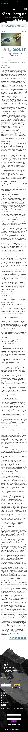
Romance (5, 700)
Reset (4, 3)
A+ (7, 3)
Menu (25, 9)
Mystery (4, 699)
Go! (17, 1)
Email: (8, 717)
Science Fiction (6, 702)
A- (2, 3)
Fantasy (4, 695)
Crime (4, 693)
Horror (4, 697)
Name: (8, 712)
